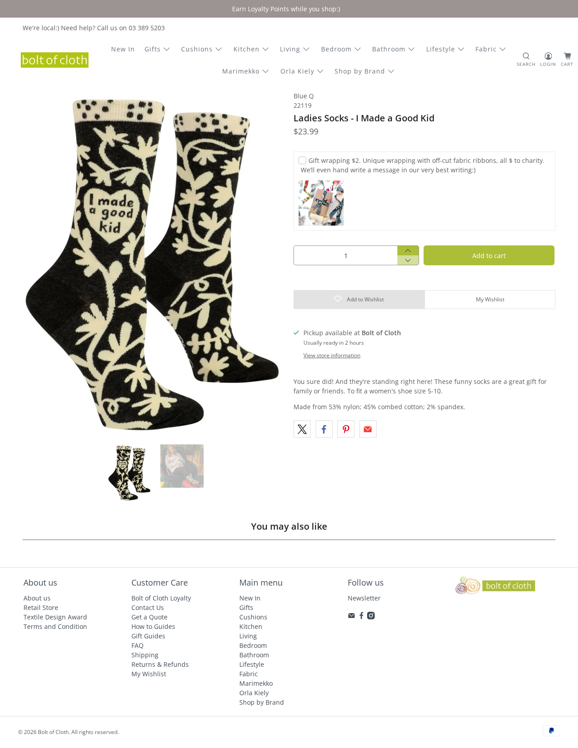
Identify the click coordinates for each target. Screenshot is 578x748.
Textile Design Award (55, 617)
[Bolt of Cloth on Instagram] (371, 617)
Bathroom (389, 49)
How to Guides (153, 626)
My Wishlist (148, 674)
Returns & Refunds (160, 664)
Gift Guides (148, 636)
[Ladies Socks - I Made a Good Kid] (153, 263)
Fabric (486, 49)
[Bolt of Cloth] (54, 60)
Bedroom (336, 49)
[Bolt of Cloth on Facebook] (361, 617)
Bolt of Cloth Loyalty (161, 598)
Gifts (152, 49)
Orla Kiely (297, 71)
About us (37, 598)
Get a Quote (149, 617)
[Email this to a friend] (368, 429)
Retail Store (40, 607)
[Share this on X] (302, 429)
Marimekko (241, 71)
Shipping (144, 655)
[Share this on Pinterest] (345, 429)
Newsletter (364, 598)
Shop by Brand (360, 71)
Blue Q (304, 96)
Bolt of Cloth (53, 732)
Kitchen (246, 49)
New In (123, 49)
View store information (331, 355)
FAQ (137, 645)
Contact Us (147, 607)
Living (290, 49)
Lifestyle (440, 49)
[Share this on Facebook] (324, 429)
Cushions (197, 49)
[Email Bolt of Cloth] (351, 617)
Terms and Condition (55, 626)
